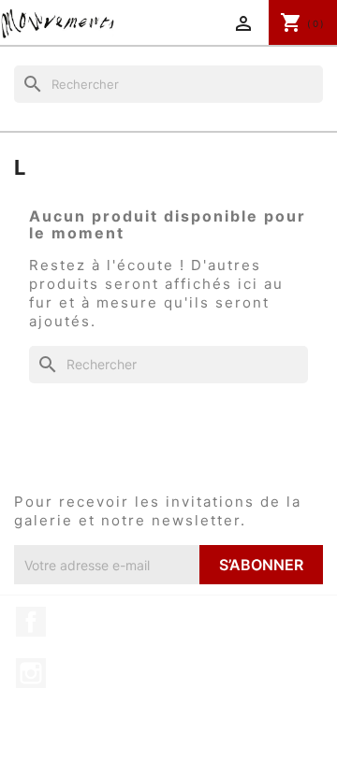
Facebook (31, 622)
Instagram (31, 673)
